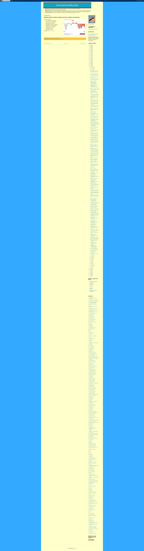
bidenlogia (90, 325)
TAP (89, 512)
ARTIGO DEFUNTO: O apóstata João (93, 225)
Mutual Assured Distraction (93, 438)
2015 (90, 59)
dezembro (91, 67)
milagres (90, 430)
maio (91, 261)
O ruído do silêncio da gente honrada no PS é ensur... (94, 79)
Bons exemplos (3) (93, 77)
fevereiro (91, 265)
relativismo (90, 489)
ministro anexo (91, 432)
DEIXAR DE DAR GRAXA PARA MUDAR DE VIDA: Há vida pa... (94, 165)
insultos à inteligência (92, 411)
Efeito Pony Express (92, 372)
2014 (90, 60)
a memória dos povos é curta (93, 299)
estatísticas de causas (92, 388)
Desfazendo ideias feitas (93, 357)
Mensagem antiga (83, 43)
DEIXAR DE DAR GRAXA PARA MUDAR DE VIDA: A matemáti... (94, 104)
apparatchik (91, 315)
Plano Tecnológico (92, 470)
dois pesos (90, 362)
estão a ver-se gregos (92, 387)
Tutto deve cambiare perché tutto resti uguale (93, 523)
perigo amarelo (91, 467)
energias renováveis (92, 378)
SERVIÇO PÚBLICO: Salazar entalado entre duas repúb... (94, 109)
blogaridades (91, 326)
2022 (90, 50)
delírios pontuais (91, 351)
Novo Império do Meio (92, 445)
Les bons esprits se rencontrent (94, 420)
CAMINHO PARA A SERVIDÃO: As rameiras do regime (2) (94, 222)
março (91, 263)
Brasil (90, 330)
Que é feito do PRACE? (93, 144)
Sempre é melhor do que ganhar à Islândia (94, 179)
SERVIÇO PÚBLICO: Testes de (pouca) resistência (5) (94, 123)
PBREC (90, 460)
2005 (90, 273)
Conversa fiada (91, 348)
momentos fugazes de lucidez (93, 433)
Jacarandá (91, 288)
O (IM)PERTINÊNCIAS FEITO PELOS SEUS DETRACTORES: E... (94, 120)
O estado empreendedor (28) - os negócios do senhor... (94, 95)
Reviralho (90, 490)
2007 (90, 270)
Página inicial (66, 43)
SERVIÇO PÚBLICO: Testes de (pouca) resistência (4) (94, 238)
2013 (90, 62)
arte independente (92, 316)
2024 (90, 47)
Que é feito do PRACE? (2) (94, 127)
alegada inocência (92, 309)
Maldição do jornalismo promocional (92, 428)
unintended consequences (93, 526)
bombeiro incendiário (92, 327)
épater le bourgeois (92, 380)
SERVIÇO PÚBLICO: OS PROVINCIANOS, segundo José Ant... (93, 83)
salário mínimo (91, 496)
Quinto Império (91, 483)
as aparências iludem (92, 319)
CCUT (90, 334)
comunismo (91, 344)
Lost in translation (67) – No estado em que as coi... (94, 137)
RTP (90, 494)
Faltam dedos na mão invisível (93, 394)
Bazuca (90, 323)
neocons (90, 440)
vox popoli (90, 532)
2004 (90, 274)
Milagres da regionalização (93, 431)
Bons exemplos (92, 167)
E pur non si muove (92, 367)
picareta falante (91, 469)
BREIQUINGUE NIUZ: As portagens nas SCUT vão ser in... (94, 146)
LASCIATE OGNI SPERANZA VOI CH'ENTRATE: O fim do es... (94, 193)
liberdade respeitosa (92, 421)
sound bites (91, 507)
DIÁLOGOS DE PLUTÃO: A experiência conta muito (94, 140)
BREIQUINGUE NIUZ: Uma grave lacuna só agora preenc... (94, 97)
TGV (90, 516)
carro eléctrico (91, 332)
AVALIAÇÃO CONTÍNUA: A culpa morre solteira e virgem (94, 131)
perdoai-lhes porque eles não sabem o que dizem (93, 466)
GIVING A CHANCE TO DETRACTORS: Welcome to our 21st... (94, 176)
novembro (91, 68)
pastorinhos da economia (93, 459)
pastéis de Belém (91, 458)
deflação (90, 350)
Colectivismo (91, 340)
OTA (89, 452)
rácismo (90, 487)
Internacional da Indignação (93, 412)
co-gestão (90, 339)
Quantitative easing (92, 479)
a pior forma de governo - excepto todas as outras (93, 302)
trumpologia (91, 521)
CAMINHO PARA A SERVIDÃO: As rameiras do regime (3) (94, 181)
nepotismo (90, 441)
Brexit (90, 331)
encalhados (91, 376)
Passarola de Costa (92, 457)
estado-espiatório (91, 385)
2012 (90, 63)
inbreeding (90, 406)
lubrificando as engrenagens (93, 422)
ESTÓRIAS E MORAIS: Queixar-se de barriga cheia (94, 92)
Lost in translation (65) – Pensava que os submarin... (93, 251)
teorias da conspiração (92, 515)
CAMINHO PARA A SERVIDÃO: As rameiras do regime (94, 235)
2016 (90, 58)
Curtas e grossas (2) (93, 168)
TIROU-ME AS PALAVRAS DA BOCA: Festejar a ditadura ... (94, 240)
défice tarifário (91, 349)
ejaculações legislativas (92, 373)
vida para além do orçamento (59, 39)
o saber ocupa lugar (92, 449)
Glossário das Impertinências (93, 29)
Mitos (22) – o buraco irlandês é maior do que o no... (94, 162)
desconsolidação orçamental (51, 39)
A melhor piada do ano (93, 220)
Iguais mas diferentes (92, 405)
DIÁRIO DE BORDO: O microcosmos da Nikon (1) (94, 212)
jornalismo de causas (92, 413)
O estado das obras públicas (94, 208)
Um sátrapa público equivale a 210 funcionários (94, 210)
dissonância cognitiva (92, 361)
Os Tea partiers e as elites (94, 99)
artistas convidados (92, 318)
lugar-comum (91, 424)
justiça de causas (91, 414)
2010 (90, 66)
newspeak (90, 442)
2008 (90, 269)
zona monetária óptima (92, 533)
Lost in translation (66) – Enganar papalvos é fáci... (94, 249)
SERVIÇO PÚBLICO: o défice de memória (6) (94, 90)
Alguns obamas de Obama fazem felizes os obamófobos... (94, 173)
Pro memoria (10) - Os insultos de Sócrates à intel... (94, 232)
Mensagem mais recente (48, 43)
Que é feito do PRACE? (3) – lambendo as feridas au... (94, 74)
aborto (90, 305)
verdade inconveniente (92, 527)
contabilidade (91, 345)
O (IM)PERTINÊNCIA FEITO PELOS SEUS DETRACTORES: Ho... (94, 86)
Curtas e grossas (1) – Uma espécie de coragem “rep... (94, 203)
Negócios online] (51, 30)
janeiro (91, 266)
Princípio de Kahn (92, 474)
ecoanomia (91, 368)
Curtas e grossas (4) (93, 80)
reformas (90, 488)
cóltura (90, 341)
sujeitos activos (91, 508)
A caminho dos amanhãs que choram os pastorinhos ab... (94, 142)
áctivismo (90, 307)
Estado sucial (91, 384)
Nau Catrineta (91, 439)
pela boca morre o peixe (93, 463)
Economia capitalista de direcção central (92, 370)
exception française (92, 393)
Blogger (75, 548)
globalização (91, 399)
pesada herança (91, 468)
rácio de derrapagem (92, 486)
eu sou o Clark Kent (92, 392)
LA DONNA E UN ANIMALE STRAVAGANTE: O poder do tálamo (94, 215)
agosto (91, 257)
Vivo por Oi (91, 529)
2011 (90, 64)
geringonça (91, 396)
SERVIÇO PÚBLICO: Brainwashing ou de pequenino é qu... (93, 200)
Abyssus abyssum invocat (93, 306)
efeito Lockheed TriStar (92, 371)
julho (91, 258)
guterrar (90, 400)
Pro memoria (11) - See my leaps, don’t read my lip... (94, 230)
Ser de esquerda (91, 502)
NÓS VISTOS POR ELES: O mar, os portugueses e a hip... (94, 106)
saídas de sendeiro (92, 495)
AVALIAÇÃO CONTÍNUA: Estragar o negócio (94, 159)
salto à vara (91, 497)
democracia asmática (92, 352)
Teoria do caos (91, 514)
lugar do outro (91, 423)
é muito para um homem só (93, 366)
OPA (90, 450)
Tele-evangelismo (92, 513)
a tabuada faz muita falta (93, 304)
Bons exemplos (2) (93, 128)
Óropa (90, 451)
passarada (90, 456)
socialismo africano (92, 506)
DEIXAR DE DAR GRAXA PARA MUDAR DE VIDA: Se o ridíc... (94, 170)
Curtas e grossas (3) (93, 111)
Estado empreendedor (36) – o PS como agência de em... (94, 72)
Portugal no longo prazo (93, 290)
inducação (90, 410)
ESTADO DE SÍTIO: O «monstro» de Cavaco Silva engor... (94, 218)
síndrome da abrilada (92, 505)
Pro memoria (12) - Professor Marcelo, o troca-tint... (94, 116)
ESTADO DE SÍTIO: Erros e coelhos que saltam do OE (94, 135)
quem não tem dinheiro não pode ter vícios (93, 482)
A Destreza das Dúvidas (93, 281)
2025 (90, 46)
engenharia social (92, 379)
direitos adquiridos (92, 360)
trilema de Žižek (91, 520)
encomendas (91, 377)
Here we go (91, 403)
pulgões (90, 478)
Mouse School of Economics (93, 434)
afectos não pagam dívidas (93, 308)
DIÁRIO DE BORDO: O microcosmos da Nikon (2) (94, 184)
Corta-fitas (91, 286)
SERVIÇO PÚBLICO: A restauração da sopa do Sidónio (94, 227)
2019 (90, 54)
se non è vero (91, 498)
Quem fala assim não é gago (93, 480)
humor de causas (91, 404)
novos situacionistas (92, 446)
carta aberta (91, 333)
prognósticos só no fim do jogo (93, 477)
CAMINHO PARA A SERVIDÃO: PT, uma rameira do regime (93, 246)
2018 (90, 55)
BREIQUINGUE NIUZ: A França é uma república (94, 149)
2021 (90, 51)
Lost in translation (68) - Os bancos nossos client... (94, 133)
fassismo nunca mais (92, 395)
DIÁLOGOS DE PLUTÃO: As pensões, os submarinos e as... (94, 196)
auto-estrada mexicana (92, 322)
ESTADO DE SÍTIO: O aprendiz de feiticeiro (93, 205)
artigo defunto (91, 317)
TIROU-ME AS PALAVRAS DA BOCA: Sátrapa (94, 207)
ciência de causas (92, 338)
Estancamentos (91, 386)
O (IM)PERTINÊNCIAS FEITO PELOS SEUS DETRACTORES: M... (94, 125)
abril (91, 262)
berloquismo (91, 324)
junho (91, 259)
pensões (90, 464)
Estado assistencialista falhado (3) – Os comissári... (93, 243)
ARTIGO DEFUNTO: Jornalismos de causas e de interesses (94, 114)
